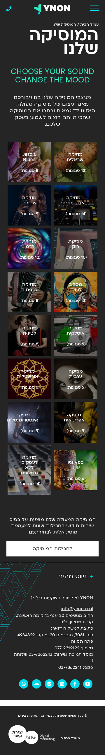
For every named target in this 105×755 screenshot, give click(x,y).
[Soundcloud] (36, 684)
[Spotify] (49, 684)
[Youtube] (87, 684)
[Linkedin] (62, 684)
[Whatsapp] (23, 684)
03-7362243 (40, 654)
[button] (52, 577)
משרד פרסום (70, 738)
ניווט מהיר (73, 576)
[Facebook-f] (75, 684)
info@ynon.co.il (77, 609)
